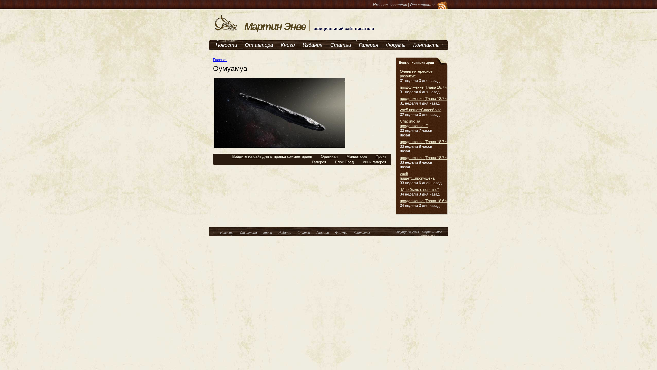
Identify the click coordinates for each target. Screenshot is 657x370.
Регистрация (422, 5)
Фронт (380, 156)
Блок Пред (344, 162)
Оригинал (329, 156)
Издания (313, 45)
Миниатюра (356, 156)
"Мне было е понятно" (419, 189)
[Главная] (226, 30)
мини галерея (374, 162)
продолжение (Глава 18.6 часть (427, 201)
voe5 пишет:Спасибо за (420, 110)
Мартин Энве (275, 26)
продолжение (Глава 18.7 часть (427, 87)
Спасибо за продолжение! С (414, 123)
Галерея (368, 45)
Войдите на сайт (246, 156)
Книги (288, 45)
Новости (226, 45)
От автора (259, 45)
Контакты (426, 45)
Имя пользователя (390, 5)
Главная (220, 60)
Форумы (395, 45)
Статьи (340, 45)
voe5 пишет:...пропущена (417, 175)
